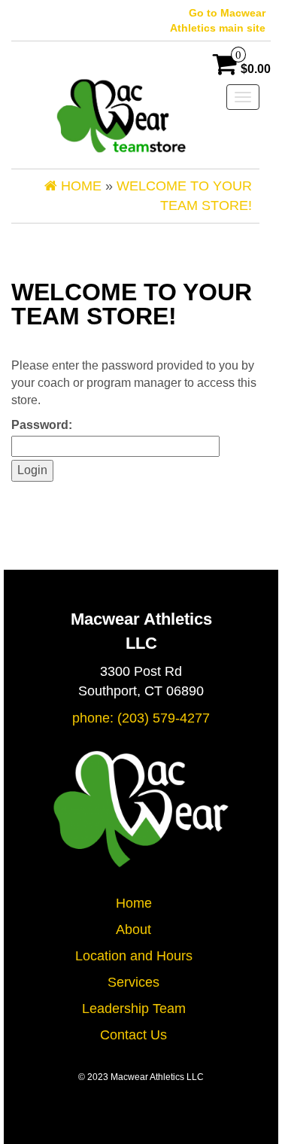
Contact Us (133, 1034)
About (133, 929)
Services (133, 982)
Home (134, 903)
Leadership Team (134, 1008)
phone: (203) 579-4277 (141, 718)
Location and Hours (134, 955)
